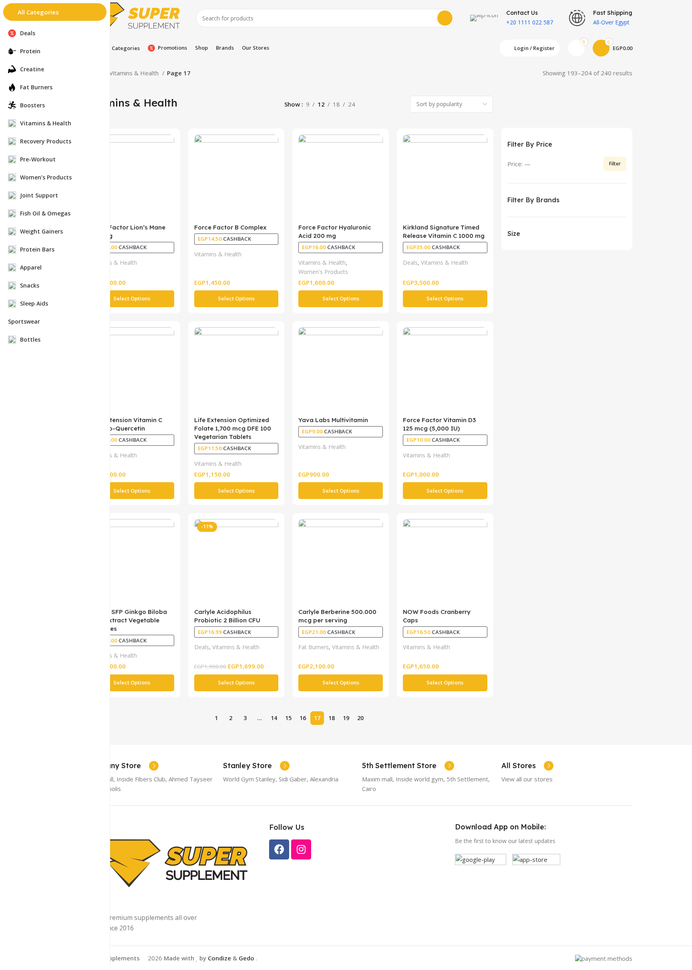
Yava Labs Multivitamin (333, 420)
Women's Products (323, 272)
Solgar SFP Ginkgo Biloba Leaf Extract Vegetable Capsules (128, 620)
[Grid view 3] (384, 104)
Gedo (247, 958)
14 (274, 718)
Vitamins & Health (134, 73)
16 (303, 718)
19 (346, 718)
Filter (615, 163)
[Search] (445, 18)
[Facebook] (279, 849)
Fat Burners (313, 647)
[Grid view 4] (398, 104)
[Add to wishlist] (168, 166)
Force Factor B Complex (230, 227)
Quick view (168, 148)
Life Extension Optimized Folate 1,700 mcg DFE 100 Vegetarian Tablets (232, 428)
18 (331, 718)
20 (360, 718)
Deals (410, 262)
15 (288, 718)
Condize (219, 958)
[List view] (370, 104)
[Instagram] (301, 849)
